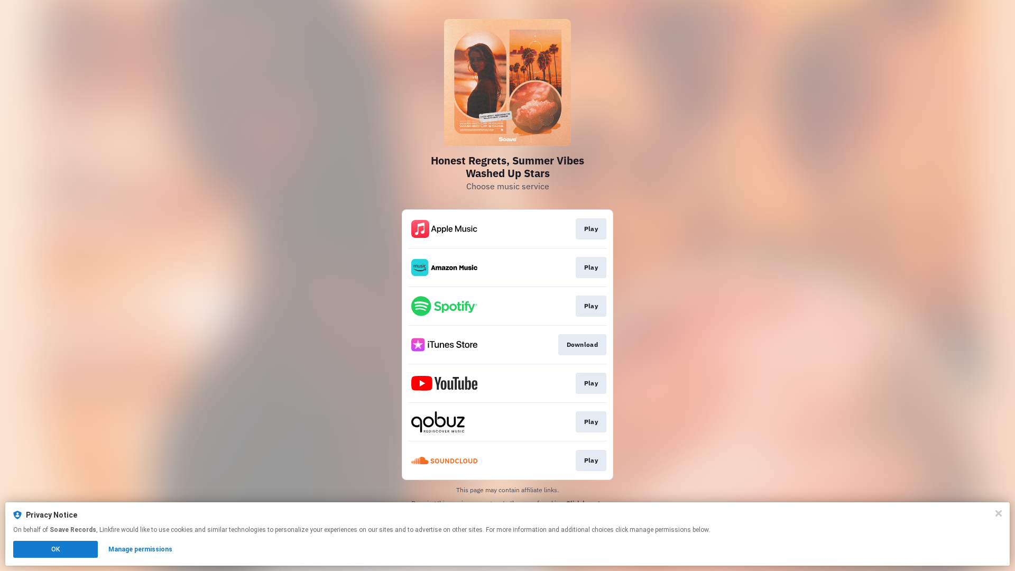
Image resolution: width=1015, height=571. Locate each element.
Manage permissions (140, 549)
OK (55, 549)
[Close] (998, 513)
